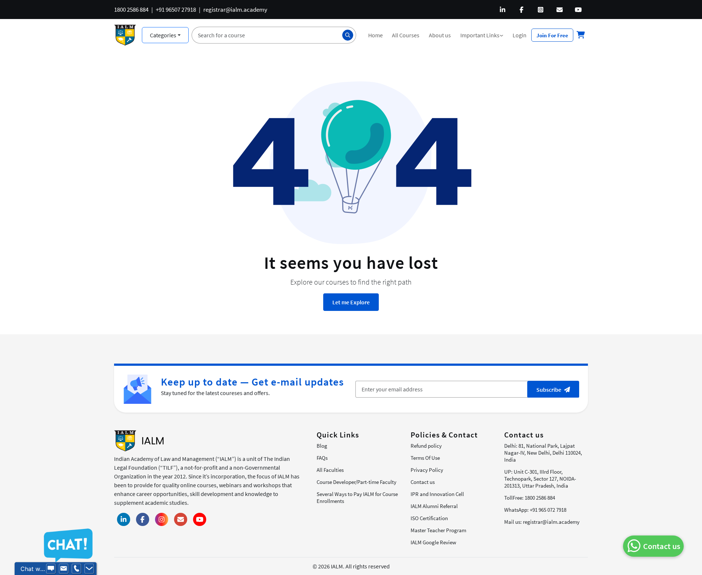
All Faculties (330, 469)
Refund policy (426, 445)
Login (519, 35)
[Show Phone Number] (76, 569)
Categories (163, 35)
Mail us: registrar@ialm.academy (542, 521)
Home (375, 35)
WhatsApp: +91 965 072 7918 (535, 509)
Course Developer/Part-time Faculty (356, 481)
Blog (322, 445)
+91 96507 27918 (176, 9)
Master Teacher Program (438, 530)
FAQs (322, 457)
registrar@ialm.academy (235, 9)
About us (440, 35)
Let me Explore (351, 302)
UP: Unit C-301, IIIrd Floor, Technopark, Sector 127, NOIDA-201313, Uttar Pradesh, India (540, 478)
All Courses (405, 35)
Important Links (484, 35)
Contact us (423, 481)
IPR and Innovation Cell (437, 494)
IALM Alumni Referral (434, 506)
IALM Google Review (433, 542)
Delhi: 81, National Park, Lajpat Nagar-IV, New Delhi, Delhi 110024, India (543, 452)
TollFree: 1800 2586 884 (529, 497)
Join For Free (552, 35)
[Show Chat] (51, 569)
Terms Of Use (425, 457)
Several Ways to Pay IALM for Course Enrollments (357, 497)
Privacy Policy (427, 469)
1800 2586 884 (131, 9)
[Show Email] (63, 569)
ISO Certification (429, 518)
